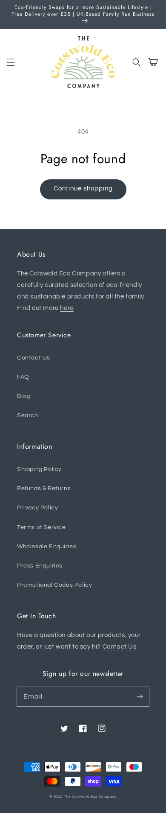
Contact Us (33, 358)
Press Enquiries (40, 566)
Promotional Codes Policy (54, 585)
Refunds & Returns (44, 488)
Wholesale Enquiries (46, 547)
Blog (23, 396)
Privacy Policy (37, 508)
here (66, 308)
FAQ (23, 377)
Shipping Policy (39, 469)
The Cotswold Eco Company (90, 796)
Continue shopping (83, 188)
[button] (10, 62)
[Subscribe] (139, 696)
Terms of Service (41, 527)
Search (27, 415)
